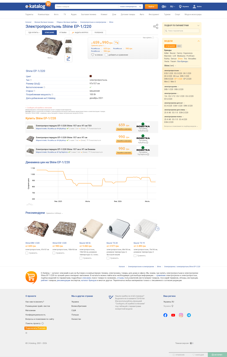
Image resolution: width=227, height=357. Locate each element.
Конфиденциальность (35, 315)
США (73, 310)
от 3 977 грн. (113, 246)
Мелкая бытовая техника (44, 22)
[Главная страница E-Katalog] (38, 6)
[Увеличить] (49, 47)
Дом (114, 14)
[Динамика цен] (116, 42)
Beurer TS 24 (112, 243)
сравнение (161, 275)
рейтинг (44, 280)
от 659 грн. (30, 246)
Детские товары (128, 14)
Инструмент (154, 14)
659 (124, 125)
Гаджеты (29, 14)
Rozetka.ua (52, 128)
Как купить (147, 38)
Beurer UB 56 (85, 243)
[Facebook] (165, 315)
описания (86, 278)
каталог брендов (89, 280)
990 (124, 137)
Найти (151, 7)
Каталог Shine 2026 (32, 113)
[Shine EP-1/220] (68, 41)
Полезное (99, 32)
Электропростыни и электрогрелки (93, 22)
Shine (111, 22)
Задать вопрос (82, 32)
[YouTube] (173, 315)
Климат (104, 14)
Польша (75, 315)
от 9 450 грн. (86, 246)
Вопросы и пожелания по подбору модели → (181, 126)
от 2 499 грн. (140, 246)
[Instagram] (181, 315)
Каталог (28, 22)
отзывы (120, 278)
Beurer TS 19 (139, 243)
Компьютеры (43, 14)
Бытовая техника (88, 14)
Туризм (167, 14)
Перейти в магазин (124, 129)
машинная (95, 91)
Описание (49, 32)
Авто (142, 14)
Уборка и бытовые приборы (66, 22)
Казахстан (76, 319)
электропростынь (98, 80)
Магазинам (30, 310)
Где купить (33, 32)
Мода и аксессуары (193, 14)
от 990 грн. (58, 246)
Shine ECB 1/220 (59, 243)
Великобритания (78, 306)
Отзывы (62, 32)
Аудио (74, 14)
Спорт (177, 14)
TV (64, 14)
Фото (56, 14)
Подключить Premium (35, 328)
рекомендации (63, 280)
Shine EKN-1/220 (32, 243)
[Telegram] (189, 315)
